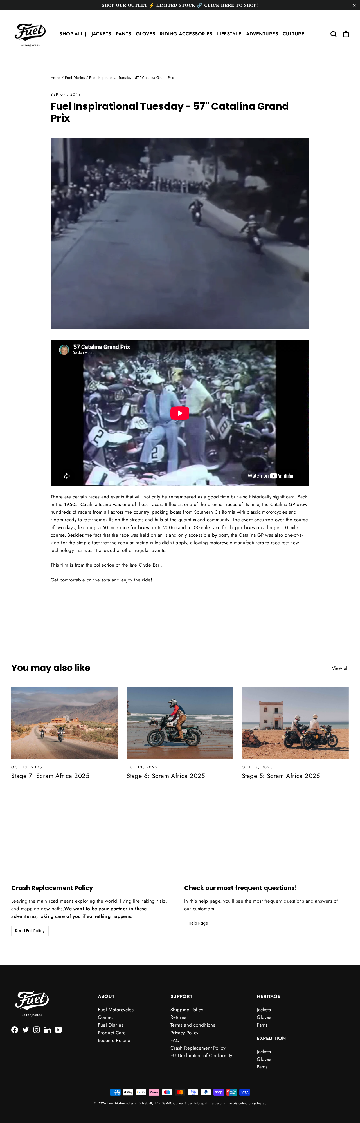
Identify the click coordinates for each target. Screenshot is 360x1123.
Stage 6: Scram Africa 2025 (166, 775)
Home (55, 77)
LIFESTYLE (229, 33)
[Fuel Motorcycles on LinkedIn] (47, 1029)
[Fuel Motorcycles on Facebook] (14, 1029)
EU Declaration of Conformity (201, 1055)
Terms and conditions (192, 1025)
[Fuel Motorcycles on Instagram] (36, 1029)
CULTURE (293, 33)
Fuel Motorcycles (116, 1009)
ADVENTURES (262, 33)
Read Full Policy (30, 931)
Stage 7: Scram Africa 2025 (50, 775)
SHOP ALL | (73, 33)
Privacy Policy (184, 1032)
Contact (106, 1017)
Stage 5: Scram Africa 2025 (281, 775)
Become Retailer (115, 1040)
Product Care (112, 1032)
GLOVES (146, 33)
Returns (178, 1017)
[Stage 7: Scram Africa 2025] (64, 723)
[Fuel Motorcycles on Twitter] (25, 1029)
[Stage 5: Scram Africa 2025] (295, 723)
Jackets (264, 1009)
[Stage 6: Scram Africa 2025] (180, 723)
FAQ (174, 1040)
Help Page (198, 923)
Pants (262, 1025)
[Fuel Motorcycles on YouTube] (58, 1029)
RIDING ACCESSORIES (186, 33)
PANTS (123, 33)
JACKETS (101, 33)
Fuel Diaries (75, 77)
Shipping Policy (186, 1009)
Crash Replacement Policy (197, 1047)
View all (340, 668)
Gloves (264, 1017)
